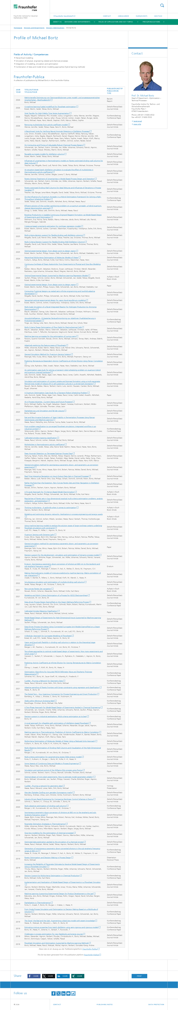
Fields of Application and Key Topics (116, 22)
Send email (138, 121)
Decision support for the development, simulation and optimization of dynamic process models (61, 555)
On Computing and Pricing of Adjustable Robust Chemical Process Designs (53, 145)
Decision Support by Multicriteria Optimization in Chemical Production (51, 876)
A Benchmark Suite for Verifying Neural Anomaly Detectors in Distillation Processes (56, 131)
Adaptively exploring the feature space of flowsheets (45, 345)
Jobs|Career (123, 16)
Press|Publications (151, 22)
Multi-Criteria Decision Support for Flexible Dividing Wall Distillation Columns (54, 242)
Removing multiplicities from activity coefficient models (46, 125)
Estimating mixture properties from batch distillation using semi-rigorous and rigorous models (61, 927)
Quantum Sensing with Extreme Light (39, 535)
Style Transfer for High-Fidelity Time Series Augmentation (46, 113)
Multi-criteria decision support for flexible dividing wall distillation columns (53, 235)
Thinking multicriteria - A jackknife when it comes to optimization (50, 508)
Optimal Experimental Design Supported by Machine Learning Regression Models (56, 275)
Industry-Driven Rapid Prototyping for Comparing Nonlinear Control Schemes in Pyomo (58, 799)
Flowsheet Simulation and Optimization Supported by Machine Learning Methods (56, 943)
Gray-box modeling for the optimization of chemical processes (48, 833)
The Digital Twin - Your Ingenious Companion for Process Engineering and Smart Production (60, 694)
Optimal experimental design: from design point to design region (50, 251)
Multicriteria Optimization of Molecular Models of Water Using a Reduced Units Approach (59, 741)
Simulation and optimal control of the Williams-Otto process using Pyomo (53, 770)
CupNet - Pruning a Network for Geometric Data (43, 681)
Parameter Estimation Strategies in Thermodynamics (44, 824)
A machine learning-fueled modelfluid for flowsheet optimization (50, 107)
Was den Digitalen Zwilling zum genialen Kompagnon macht (48, 792)
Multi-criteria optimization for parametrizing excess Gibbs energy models (52, 757)
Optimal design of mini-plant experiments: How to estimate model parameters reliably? (58, 777)
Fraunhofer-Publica (89, 949)
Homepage (18, 28)
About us (57, 22)
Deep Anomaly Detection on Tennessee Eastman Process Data (48, 453)
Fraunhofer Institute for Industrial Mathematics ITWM (26, 17)
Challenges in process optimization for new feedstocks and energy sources (53, 934)
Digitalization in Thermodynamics (37, 903)
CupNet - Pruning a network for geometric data (43, 786)
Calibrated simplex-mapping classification (40, 438)
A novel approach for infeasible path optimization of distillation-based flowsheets (56, 723)
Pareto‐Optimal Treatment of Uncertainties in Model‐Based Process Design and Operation (59, 179)
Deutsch (158, 16)
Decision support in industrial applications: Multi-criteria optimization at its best (55, 716)
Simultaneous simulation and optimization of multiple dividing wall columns (54, 582)
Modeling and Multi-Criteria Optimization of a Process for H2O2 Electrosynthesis (55, 595)
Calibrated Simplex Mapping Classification (40, 611)
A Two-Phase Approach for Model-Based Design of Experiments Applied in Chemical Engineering (62, 707)
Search (162, 5)
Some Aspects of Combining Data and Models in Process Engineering (51, 763)
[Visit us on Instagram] (73, 993)
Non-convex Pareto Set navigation (37, 589)
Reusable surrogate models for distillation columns (44, 154)
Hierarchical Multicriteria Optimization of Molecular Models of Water (51, 257)
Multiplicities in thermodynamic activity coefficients (44, 444)
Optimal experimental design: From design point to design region (50, 284)
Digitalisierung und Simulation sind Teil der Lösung (44, 411)
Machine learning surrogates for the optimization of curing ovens (50, 336)
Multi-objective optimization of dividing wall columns (45, 806)
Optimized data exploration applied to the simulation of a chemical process (53, 842)
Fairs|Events (142, 16)
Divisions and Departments (77, 22)
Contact (107, 16)
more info (137, 124)
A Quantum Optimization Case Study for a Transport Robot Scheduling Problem (55, 393)
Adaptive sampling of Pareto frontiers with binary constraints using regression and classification (61, 687)
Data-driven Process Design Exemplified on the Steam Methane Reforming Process (56, 602)
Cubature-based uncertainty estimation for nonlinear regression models (52, 226)
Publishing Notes (105, 1004)
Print (139, 976)
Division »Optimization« (55, 28)
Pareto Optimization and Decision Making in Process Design (47, 857)
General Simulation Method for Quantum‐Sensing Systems (47, 354)
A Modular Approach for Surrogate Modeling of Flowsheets (47, 636)
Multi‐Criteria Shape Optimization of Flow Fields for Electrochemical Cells (53, 327)
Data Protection (156, 1004)
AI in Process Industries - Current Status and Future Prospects (48, 402)
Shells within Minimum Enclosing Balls (39, 701)
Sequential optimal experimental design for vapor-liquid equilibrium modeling (55, 300)
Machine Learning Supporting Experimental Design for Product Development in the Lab (58, 894)
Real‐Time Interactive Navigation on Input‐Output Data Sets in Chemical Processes (56, 476)
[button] (34, 976)
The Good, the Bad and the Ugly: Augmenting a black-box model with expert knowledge (59, 921)
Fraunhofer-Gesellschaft (64, 16)
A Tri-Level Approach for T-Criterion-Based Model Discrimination (49, 492)
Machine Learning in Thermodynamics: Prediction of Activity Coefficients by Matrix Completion (61, 732)
